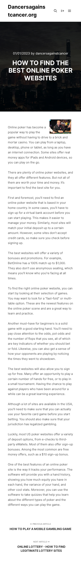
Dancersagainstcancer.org (26, 11)
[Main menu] (69, 10)
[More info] (62, 10)
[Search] (55, 10)
